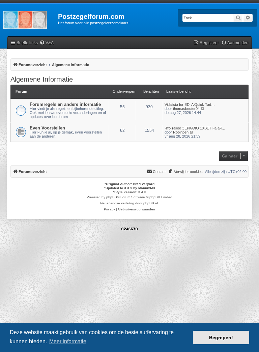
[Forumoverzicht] (29, 18)
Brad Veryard (143, 184)
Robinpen (181, 132)
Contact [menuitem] (159, 172)
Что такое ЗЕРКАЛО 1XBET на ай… (195, 128)
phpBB (111, 197)
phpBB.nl (150, 203)
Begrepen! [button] (221, 337)
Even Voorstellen (47, 127)
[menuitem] (46, 43)
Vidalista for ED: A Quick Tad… (190, 104)
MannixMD (146, 188)
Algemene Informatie (41, 79)
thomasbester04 (186, 109)
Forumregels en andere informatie (65, 104)
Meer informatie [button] (67, 341)
